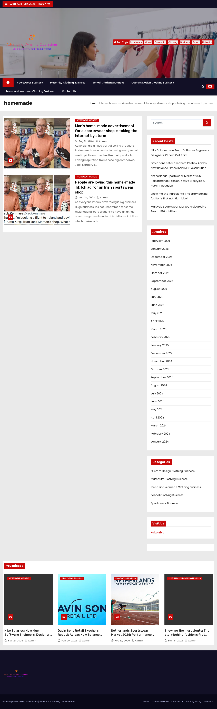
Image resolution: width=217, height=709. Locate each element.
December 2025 (161, 257)
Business (185, 42)
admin (102, 141)
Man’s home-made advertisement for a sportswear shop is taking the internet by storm (106, 131)
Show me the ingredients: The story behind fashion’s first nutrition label (186, 635)
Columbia (160, 42)
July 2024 (157, 393)
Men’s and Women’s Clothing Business (30, 91)
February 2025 (160, 337)
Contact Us (69, 91)
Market (148, 42)
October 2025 (160, 273)
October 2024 (160, 369)
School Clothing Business (108, 82)
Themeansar (68, 701)
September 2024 (162, 377)
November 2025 (161, 265)
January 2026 (160, 249)
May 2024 (157, 409)
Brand (196, 42)
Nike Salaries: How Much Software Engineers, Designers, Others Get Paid (28, 635)
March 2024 (159, 425)
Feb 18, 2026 (176, 640)
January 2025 (160, 345)
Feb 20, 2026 (70, 640)
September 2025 (162, 281)
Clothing (172, 42)
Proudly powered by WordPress (20, 701)
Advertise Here (160, 701)
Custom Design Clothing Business (153, 82)
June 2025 (157, 305)
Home (92, 103)
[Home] (8, 82)
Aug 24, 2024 (87, 197)
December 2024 (162, 353)
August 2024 (159, 385)
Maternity (207, 42)
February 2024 (160, 434)
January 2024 (160, 442)
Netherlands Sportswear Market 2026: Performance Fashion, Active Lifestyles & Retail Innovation (178, 181)
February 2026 (160, 241)
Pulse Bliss (157, 532)
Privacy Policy (193, 701)
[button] (203, 87)
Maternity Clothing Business (67, 82)
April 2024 (157, 418)
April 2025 (157, 321)
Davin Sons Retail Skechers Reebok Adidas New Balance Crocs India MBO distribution (79, 635)
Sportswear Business (30, 82)
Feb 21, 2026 (16, 640)
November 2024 (161, 361)
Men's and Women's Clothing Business (176, 487)
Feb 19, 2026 (123, 640)
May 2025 (157, 313)
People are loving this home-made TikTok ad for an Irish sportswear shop (105, 187)
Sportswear (136, 42)
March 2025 (158, 329)
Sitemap (208, 701)
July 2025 (157, 297)
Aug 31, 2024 (87, 141)
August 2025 (159, 289)
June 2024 (157, 401)
